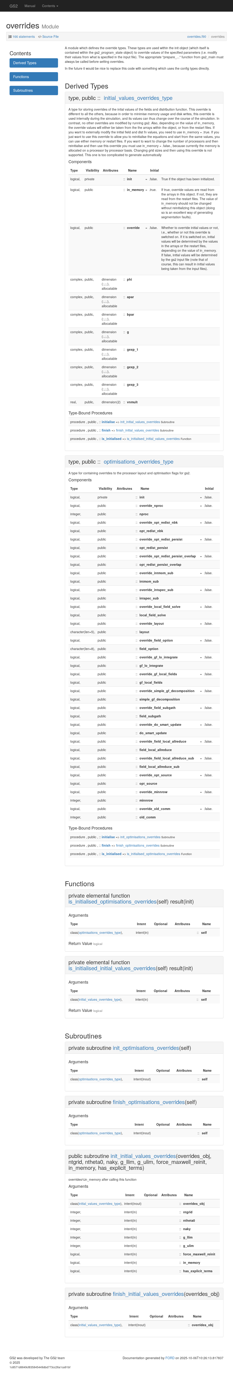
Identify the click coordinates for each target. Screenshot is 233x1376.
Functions (21, 76)
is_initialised (112, 438)
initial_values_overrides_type (138, 98)
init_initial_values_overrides (140, 421)
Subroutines (23, 90)
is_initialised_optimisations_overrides (153, 853)
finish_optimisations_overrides (138, 845)
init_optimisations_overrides (140, 837)
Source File (50, 36)
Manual (30, 5)
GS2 (14, 6)
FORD (170, 1358)
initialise (108, 421)
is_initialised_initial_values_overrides (153, 438)
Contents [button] (49, 5)
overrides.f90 (196, 36)
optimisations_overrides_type (138, 461)
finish (106, 430)
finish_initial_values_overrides (137, 430)
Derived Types (24, 62)
